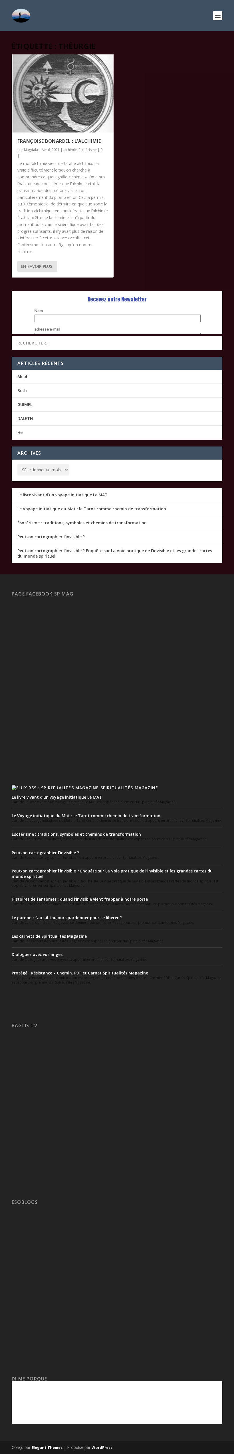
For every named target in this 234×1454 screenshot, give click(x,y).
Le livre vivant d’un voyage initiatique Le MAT (62, 494)
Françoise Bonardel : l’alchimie (59, 141)
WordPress (102, 1447)
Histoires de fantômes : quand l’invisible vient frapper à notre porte (80, 899)
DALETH (25, 418)
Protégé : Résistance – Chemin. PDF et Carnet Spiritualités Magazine (80, 973)
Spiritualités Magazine (129, 787)
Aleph (23, 376)
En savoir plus (36, 266)
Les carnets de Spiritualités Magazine (49, 936)
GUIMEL (24, 404)
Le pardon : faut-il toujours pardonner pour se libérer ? (67, 917)
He (20, 432)
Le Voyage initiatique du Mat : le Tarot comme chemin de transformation (91, 508)
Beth (22, 390)
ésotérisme (87, 149)
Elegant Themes (47, 1447)
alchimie (70, 149)
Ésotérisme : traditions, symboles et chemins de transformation (82, 522)
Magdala (31, 149)
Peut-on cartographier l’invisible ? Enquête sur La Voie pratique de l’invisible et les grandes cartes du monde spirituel (114, 553)
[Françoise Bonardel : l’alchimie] (63, 93)
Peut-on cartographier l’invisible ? (51, 536)
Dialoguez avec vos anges (37, 954)
